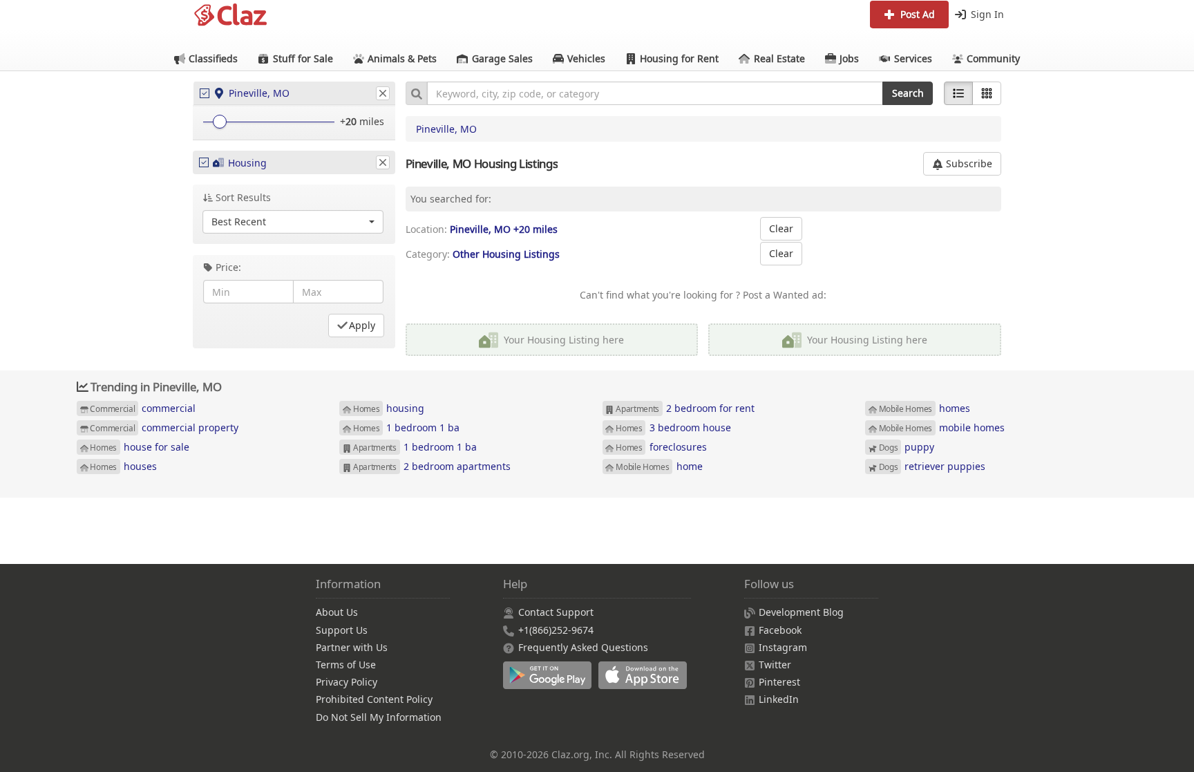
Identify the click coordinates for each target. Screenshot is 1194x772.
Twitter (775, 664)
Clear (781, 228)
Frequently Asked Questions (583, 647)
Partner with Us (352, 647)
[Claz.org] (231, 15)
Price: (228, 267)
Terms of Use (346, 664)
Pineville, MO (446, 128)
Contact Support (556, 612)
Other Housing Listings (506, 254)
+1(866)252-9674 (556, 630)
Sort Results (243, 197)
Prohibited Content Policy (374, 699)
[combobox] (655, 93)
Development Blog (801, 612)
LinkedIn (779, 699)
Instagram (783, 647)
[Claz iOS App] (644, 682)
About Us (337, 612)
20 (351, 121)
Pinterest (779, 681)
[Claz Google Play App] (550, 682)
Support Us (342, 630)
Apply (362, 325)
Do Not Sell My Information (379, 717)
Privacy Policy (346, 681)
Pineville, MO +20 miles (504, 229)
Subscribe (967, 163)
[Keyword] (416, 93)
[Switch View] (986, 93)
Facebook (780, 630)
